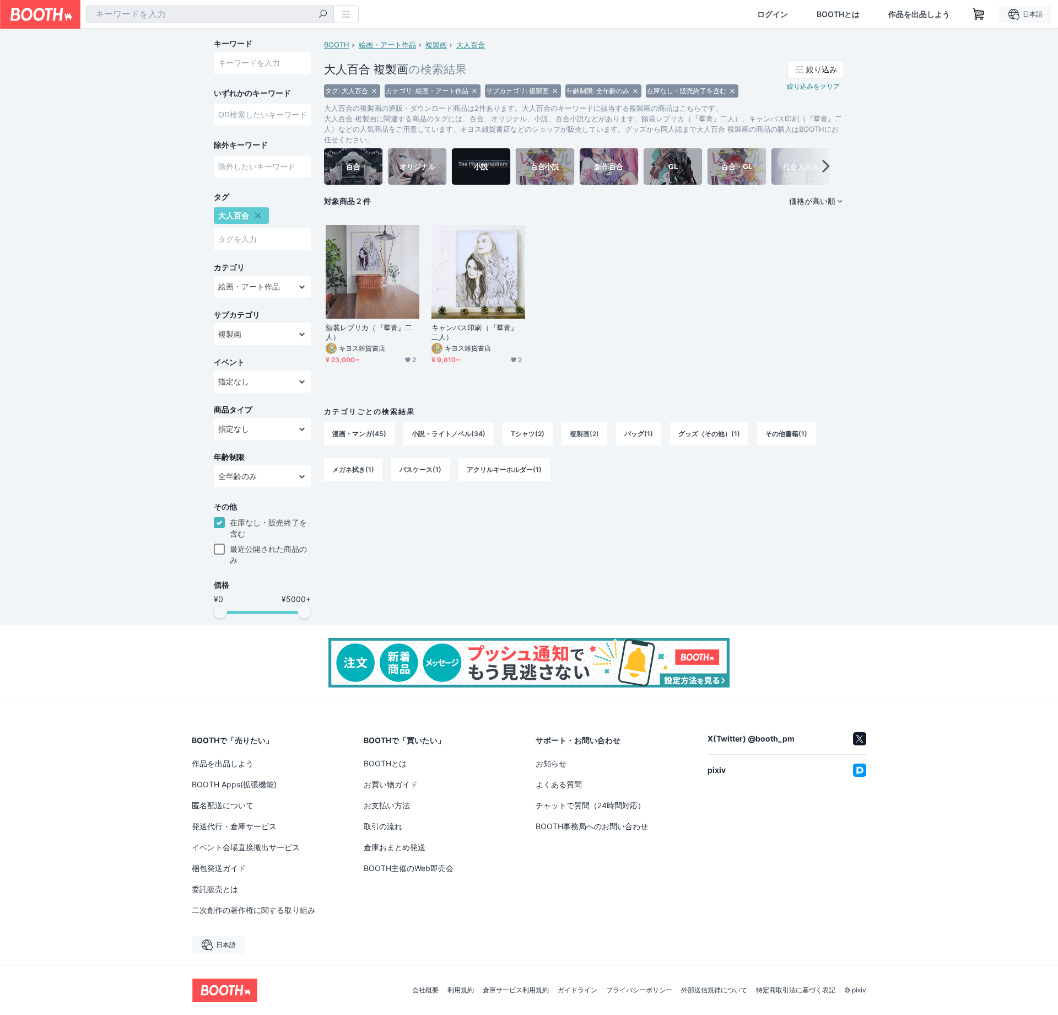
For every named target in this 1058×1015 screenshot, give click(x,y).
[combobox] (210, 14)
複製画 (436, 44)
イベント (229, 362)
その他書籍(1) (786, 433)
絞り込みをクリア (813, 86)
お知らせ (551, 763)
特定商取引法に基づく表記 (795, 990)
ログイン (772, 14)
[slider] (220, 612)
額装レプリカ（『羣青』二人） (369, 332)
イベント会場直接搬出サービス (246, 847)
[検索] (323, 15)
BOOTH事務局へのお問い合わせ (592, 826)
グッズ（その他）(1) (709, 433)
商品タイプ (233, 409)
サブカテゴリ (237, 315)
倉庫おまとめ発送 (394, 847)
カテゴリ (229, 267)
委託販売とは (215, 889)
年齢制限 (229, 457)
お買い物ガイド (391, 784)
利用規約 (460, 990)
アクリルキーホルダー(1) (504, 469)
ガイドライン (577, 990)
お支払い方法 (387, 805)
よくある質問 (559, 784)
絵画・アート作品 (387, 44)
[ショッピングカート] (978, 14)
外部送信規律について (714, 990)
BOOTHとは (838, 14)
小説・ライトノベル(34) (448, 433)
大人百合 (470, 44)
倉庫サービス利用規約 (516, 990)
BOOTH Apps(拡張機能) (234, 784)
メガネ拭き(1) (353, 469)
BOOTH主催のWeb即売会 (409, 868)
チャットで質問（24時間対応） (590, 805)
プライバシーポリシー (639, 990)
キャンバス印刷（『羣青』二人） (474, 332)
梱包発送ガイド (219, 868)
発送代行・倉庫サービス (234, 826)
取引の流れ (383, 826)
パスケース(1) (420, 469)
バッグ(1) (638, 433)
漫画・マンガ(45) (359, 433)
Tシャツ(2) (527, 433)
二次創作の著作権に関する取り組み (253, 910)
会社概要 (425, 990)
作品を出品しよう (919, 14)
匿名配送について (222, 805)
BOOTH (336, 44)
